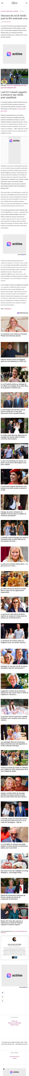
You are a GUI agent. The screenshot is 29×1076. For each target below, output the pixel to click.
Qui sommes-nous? (14, 1056)
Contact (14, 1058)
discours (22, 931)
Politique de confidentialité (14, 1023)
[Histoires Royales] (14, 3)
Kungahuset (8, 308)
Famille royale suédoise (12, 11)
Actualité (3, 11)
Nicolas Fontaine (6, 21)
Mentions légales (14, 1024)
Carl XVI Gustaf (15, 931)
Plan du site (14, 1021)
